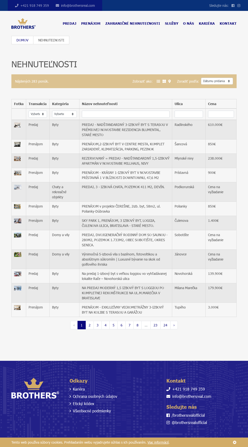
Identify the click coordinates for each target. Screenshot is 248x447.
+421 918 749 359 (34, 5)
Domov (22, 40)
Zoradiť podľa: (188, 81)
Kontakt (228, 23)
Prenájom (91, 23)
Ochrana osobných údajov (95, 396)
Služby (171, 23)
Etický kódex (83, 403)
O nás (188, 23)
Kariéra (207, 23)
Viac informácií (158, 442)
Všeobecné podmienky (92, 410)
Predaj (69, 23)
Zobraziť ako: (142, 81)
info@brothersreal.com (78, 5)
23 (155, 325)
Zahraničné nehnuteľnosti (132, 23)
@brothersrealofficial (189, 422)
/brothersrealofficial (188, 415)
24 (165, 325)
